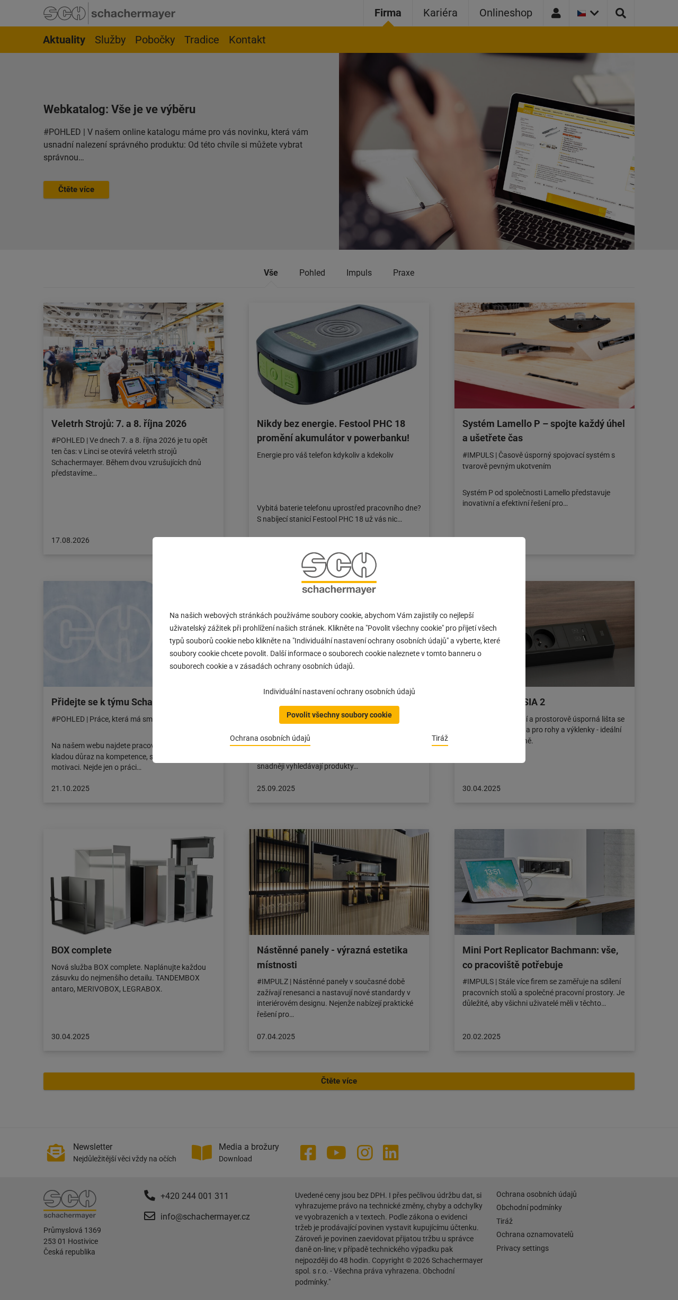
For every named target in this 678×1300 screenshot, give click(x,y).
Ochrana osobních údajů (270, 738)
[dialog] (339, 650)
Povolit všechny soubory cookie (339, 715)
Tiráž (440, 738)
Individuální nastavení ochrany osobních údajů (339, 691)
